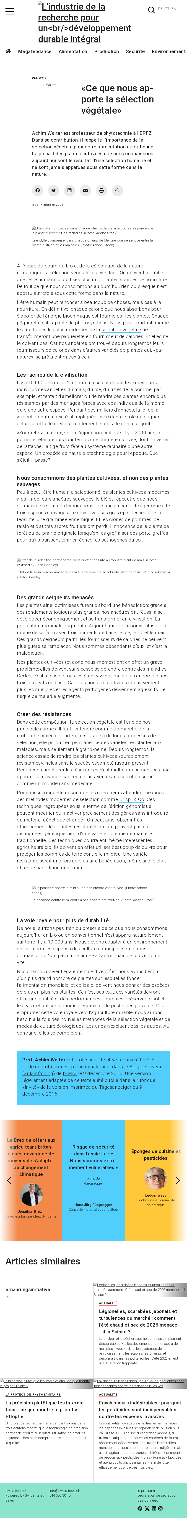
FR (167, 9)
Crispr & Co (131, 799)
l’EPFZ (70, 1073)
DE (160, 9)
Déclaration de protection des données (157, 1498)
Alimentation (73, 51)
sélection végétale (121, 329)
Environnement (169, 51)
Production (106, 51)
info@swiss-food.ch (64, 1491)
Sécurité (135, 51)
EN (173, 9)
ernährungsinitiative (27, 1289)
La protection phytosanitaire (33, 1394)
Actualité (108, 1303)
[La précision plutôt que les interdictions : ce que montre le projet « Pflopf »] (46, 1383)
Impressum (146, 1491)
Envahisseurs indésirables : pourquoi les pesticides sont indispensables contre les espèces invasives (140, 1409)
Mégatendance (35, 51)
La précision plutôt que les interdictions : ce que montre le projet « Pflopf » (45, 1409)
